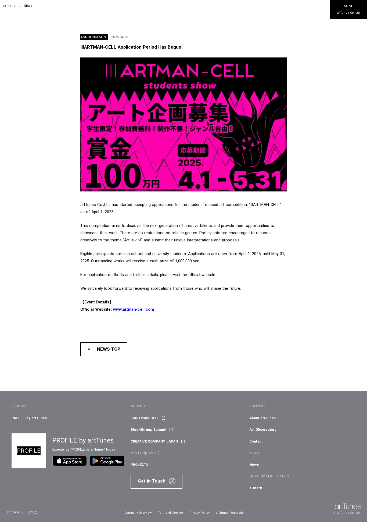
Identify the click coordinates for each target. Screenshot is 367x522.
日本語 (32, 512)
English (12, 512)
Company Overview (138, 512)
